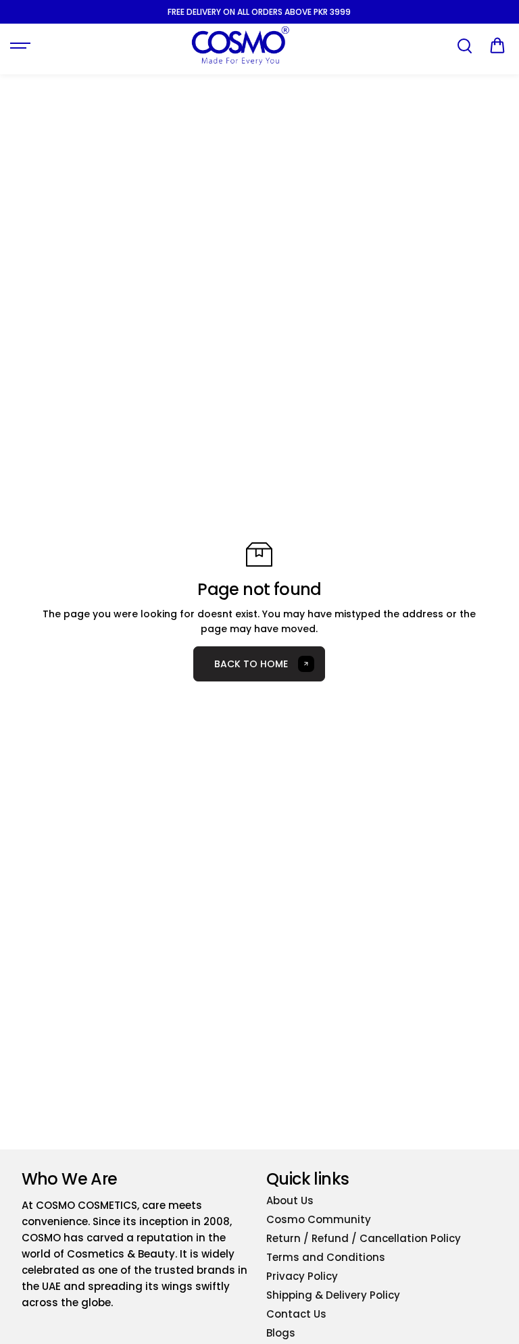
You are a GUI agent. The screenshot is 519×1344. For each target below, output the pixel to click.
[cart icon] (497, 46)
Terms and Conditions (325, 1257)
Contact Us (296, 1314)
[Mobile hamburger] (21, 46)
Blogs (280, 1333)
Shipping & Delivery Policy (333, 1295)
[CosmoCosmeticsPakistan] (239, 45)
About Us (290, 1200)
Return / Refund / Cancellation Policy (363, 1238)
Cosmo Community (318, 1219)
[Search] (464, 46)
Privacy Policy (302, 1276)
